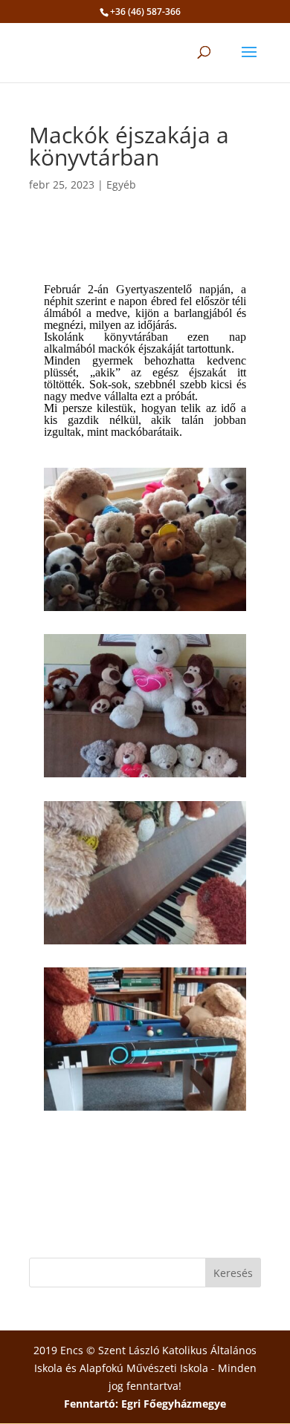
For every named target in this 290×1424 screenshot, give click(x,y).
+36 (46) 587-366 (145, 11)
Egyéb (121, 184)
